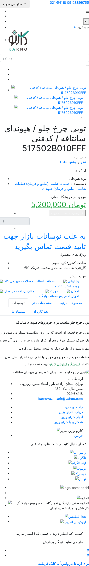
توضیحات (18, 303)
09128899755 (78, 2)
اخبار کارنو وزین (72, 417)
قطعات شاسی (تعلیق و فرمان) (48, 184)
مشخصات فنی (41, 303)
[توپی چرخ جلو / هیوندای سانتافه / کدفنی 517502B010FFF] (48, 90)
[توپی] (48, 110)
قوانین (78, 435)
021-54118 (58, 2)
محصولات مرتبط (70, 303)
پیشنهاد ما (18, 311)
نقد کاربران (40, 311)
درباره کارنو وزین (71, 412)
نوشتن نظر (69, 162)
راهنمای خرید (74, 407)
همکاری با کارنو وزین (68, 422)
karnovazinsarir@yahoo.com (60, 399)
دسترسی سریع (13, 4)
